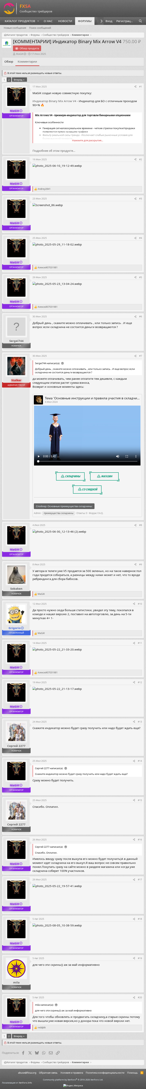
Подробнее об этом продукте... (54, 151)
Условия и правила (71, 1072)
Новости (65, 21)
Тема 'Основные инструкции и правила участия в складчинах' (94, 398)
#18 (140, 919)
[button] (38, 21)
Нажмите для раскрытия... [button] (87, 140)
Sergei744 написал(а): (47, 363)
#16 (140, 839)
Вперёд (18, 79)
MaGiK (19, 54)
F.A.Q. (100, 513)
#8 (140, 525)
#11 (140, 643)
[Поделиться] (135, 87)
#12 (140, 682)
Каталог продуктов (20, 21)
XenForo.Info (25, 1082)
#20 (140, 997)
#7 (140, 355)
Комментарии (27, 61)
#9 (140, 564)
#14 (140, 761)
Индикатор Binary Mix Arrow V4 (54, 101)
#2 (140, 159)
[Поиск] (140, 21)
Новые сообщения (15, 27)
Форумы (85, 21)
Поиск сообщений (40, 27)
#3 (140, 198)
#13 (140, 721)
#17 (140, 879)
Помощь (132, 1072)
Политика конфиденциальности (105, 1072)
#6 (140, 316)
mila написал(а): (44, 1004)
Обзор (8, 61)
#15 (140, 800)
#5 (140, 277)
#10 (140, 603)
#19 (140, 958)
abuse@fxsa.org (27, 1072)
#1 (140, 86)
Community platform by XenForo (73, 1079)
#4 (140, 238)
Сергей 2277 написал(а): (49, 768)
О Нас (48, 21)
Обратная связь (48, 1072)
